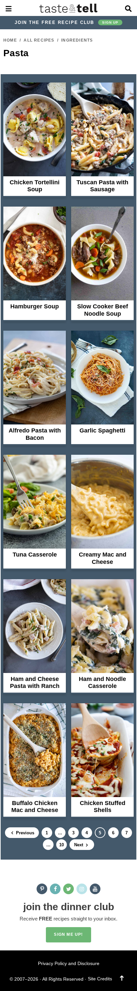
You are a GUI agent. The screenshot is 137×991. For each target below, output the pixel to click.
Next (79, 844)
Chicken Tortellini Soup (35, 186)
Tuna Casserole (35, 554)
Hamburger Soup (34, 306)
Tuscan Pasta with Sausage (102, 186)
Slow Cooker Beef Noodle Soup (102, 310)
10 (61, 846)
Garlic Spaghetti (102, 430)
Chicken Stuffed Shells (102, 807)
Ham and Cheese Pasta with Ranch (35, 683)
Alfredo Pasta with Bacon (35, 434)
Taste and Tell (69, 8)
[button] (9, 8)
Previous (24, 832)
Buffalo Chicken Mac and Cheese (34, 807)
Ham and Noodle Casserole (102, 683)
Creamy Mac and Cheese (102, 558)
